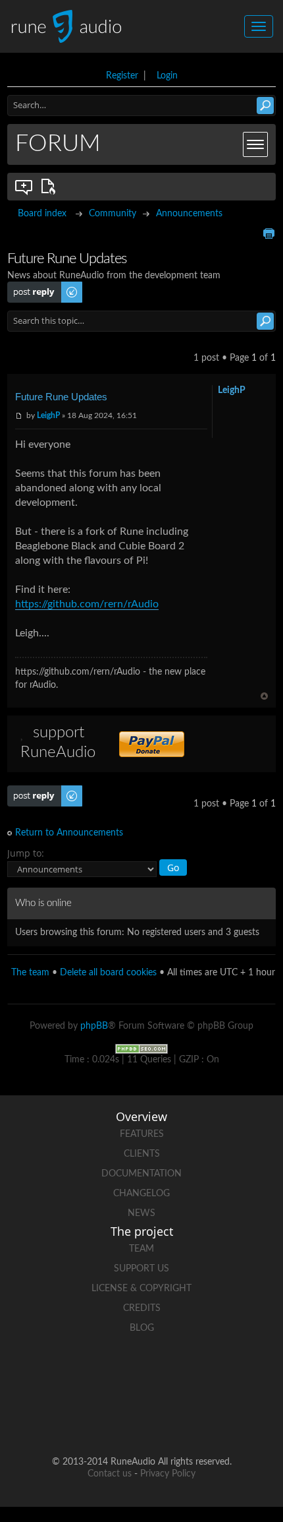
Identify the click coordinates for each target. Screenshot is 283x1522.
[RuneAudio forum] (241, 1374)
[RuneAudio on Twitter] (141, 1374)
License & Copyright (141, 1288)
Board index (42, 213)
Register (122, 75)
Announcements (189, 213)
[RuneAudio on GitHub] (41, 1374)
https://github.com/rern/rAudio (87, 604)
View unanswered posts (24, 186)
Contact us (110, 1473)
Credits (142, 1308)
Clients (142, 1154)
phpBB (94, 1026)
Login (167, 75)
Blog (142, 1328)
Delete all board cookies (108, 972)
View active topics (50, 186)
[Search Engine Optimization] (141, 1048)
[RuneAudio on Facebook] (91, 1374)
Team (141, 1249)
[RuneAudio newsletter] (166, 1419)
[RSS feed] (116, 1419)
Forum (58, 144)
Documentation (141, 1173)
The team (30, 972)
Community (112, 213)
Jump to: (25, 853)
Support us (141, 1268)
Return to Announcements (69, 832)
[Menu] (255, 144)
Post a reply (31, 286)
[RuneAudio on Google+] (191, 1374)
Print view (268, 233)
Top (264, 696)
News (141, 1213)
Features (142, 1134)
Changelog (141, 1193)
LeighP (48, 415)
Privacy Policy (167, 1473)
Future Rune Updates (61, 396)
